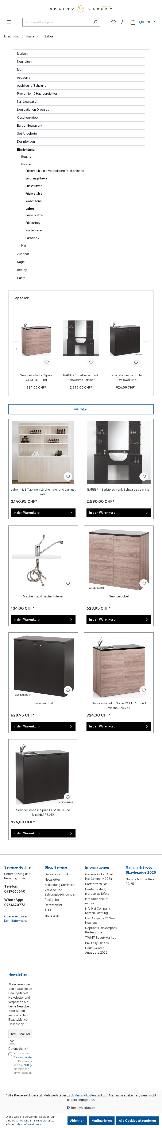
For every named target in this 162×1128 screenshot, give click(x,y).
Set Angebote (27, 133)
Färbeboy (32, 238)
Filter (84, 409)
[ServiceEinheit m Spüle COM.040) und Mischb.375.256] (36, 338)
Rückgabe (52, 899)
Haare (26, 164)
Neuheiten (24, 61)
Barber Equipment (29, 125)
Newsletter (52, 879)
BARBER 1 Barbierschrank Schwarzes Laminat (81, 377)
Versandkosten (85, 1095)
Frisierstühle (34, 193)
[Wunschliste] (113, 22)
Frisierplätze (34, 215)
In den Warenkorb (27, 512)
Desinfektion (26, 141)
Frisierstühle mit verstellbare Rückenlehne (55, 171)
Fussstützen (34, 186)
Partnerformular (96, 884)
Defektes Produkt (57, 874)
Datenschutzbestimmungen (31, 1057)
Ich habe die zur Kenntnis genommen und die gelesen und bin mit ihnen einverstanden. (31, 1063)
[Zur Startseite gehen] (81, 9)
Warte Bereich (35, 230)
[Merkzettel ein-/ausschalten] (46, 362)
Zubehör (23, 254)
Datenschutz (53, 905)
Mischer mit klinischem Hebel (43, 596)
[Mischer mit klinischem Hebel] (43, 559)
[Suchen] (95, 22)
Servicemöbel (119, 596)
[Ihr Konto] (123, 22)
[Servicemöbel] (118, 559)
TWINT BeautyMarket (100, 937)
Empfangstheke (36, 178)
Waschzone (34, 201)
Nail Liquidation (27, 101)
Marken (22, 53)
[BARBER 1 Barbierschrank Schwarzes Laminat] (81, 338)
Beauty (26, 156)
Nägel (21, 262)
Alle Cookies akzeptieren (137, 1120)
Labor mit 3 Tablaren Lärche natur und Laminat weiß (43, 492)
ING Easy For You (97, 943)
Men (20, 69)
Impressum (52, 915)
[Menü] (9, 22)
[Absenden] (12, 1041)
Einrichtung (26, 149)
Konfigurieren (102, 1120)
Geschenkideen (28, 117)
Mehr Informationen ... (29, 1124)
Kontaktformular (15, 920)
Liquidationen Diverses (33, 109)
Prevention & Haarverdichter (37, 93)
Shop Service (56, 867)
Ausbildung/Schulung (31, 85)
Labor (30, 208)
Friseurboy (33, 222)
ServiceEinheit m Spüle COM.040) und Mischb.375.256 (36, 377)
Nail (23, 245)
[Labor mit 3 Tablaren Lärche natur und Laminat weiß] (43, 452)
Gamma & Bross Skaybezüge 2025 (141, 870)
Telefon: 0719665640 (14, 888)
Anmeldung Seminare (59, 884)
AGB (48, 910)
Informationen (97, 867)
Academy (23, 77)
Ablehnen (77, 1120)
